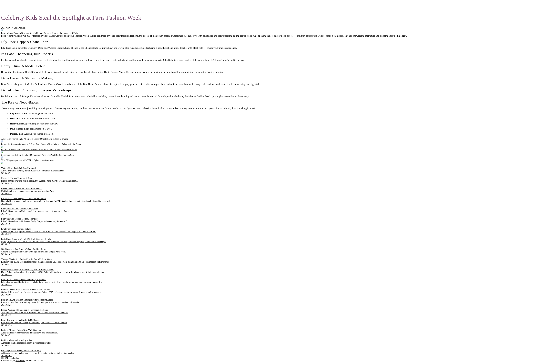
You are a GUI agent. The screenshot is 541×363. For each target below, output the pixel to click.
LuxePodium (14, 358)
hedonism (20, 360)
